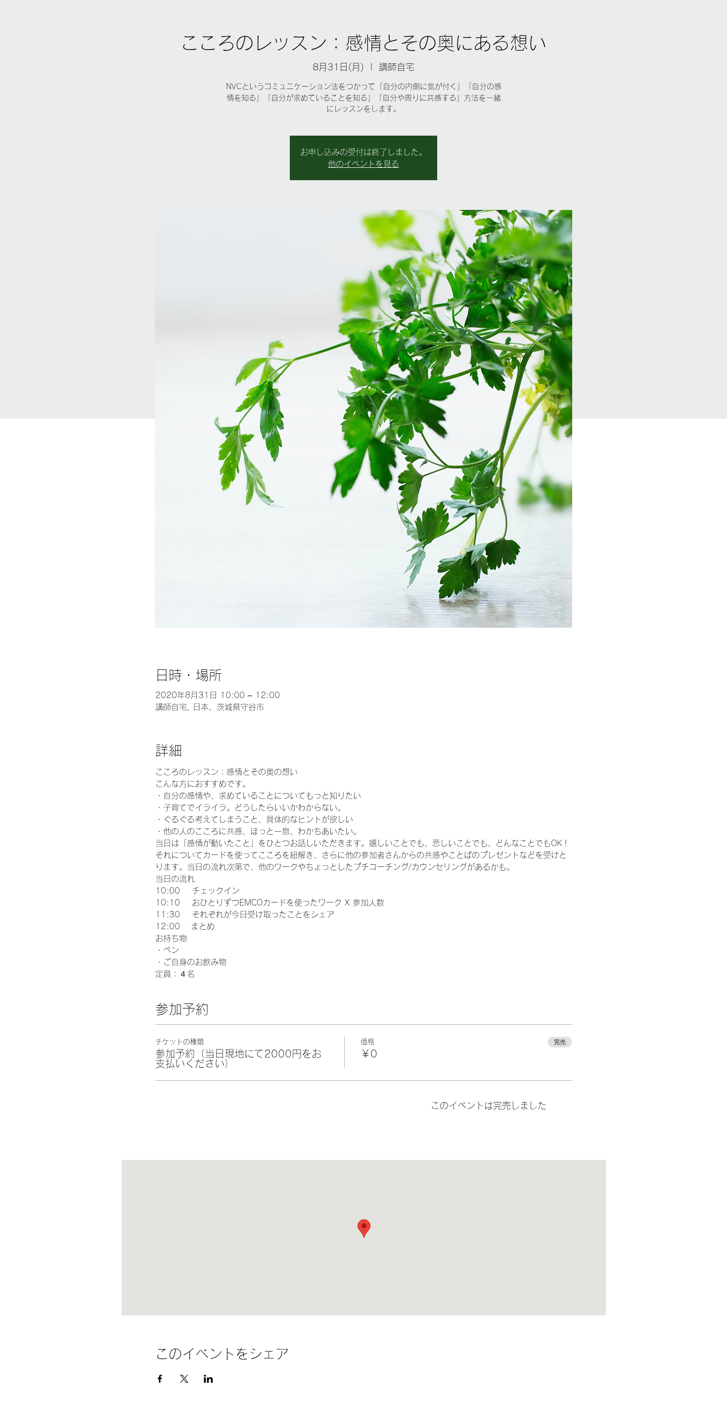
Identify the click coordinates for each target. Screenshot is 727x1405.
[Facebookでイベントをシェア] (160, 1379)
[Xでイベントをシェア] (184, 1379)
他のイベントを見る (363, 164)
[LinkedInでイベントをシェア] (208, 1379)
